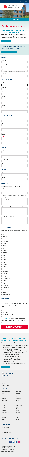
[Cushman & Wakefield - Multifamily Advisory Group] (13, 6)
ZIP (2, 136)
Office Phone (4, 150)
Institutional (5, 312)
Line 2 (3, 123)
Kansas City (5, 266)
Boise (4, 243)
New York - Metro (7, 276)
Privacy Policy (6, 318)
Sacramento (6, 287)
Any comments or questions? (8, 216)
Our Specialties (6, 424)
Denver (4, 257)
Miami (4, 269)
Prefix (3, 83)
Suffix (3, 100)
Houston (5, 261)
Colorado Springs (7, 254)
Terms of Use (23, 316)
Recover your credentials (9, 52)
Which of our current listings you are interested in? (13, 206)
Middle (3, 91)
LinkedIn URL (4, 177)
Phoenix (5, 282)
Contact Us (4, 383)
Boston (4, 245)
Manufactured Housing (8, 314)
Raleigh (5, 283)
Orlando (5, 280)
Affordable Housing (7, 309)
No (8, 188)
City (2, 127)
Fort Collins (5, 259)
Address (4, 118)
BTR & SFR (5, 310)
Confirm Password (6, 73)
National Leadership (6, 391)
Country (3, 141)
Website (3, 172)
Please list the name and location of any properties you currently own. (14, 196)
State (3, 132)
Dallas (4, 255)
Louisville (5, 268)
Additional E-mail (5, 64)
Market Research (9, 376)
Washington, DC (6, 294)
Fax (2, 163)
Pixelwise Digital (9, 453)
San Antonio (6, 289)
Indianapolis (6, 262)
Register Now (6, 367)
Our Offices (5, 388)
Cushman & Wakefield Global (7, 385)
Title (3, 109)
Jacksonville (6, 264)
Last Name (4, 96)
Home (3, 380)
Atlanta (4, 234)
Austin (4, 238)
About (3, 381)
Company (4, 105)
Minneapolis (6, 271)
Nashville (5, 273)
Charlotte (5, 248)
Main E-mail (4, 60)
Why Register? (6, 41)
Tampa (4, 292)
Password (4, 69)
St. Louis (5, 290)
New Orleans (6, 275)
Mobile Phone (5, 159)
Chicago (5, 250)
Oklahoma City (6, 278)
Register (21, 1)
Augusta (5, 236)
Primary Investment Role (7, 191)
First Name (4, 87)
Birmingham (5, 241)
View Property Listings (10, 373)
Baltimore (5, 240)
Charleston (5, 247)
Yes (4, 188)
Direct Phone (4, 154)
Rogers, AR (5, 285)
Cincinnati (5, 252)
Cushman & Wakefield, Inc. (9, 446)
